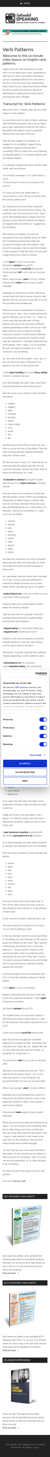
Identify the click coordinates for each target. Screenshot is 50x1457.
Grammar (17, 1181)
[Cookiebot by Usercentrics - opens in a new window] (35, 674)
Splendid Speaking (25, 18)
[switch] (43, 728)
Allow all (25, 763)
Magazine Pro (28, 1444)
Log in (36, 1447)
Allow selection (25, 772)
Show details (36, 755)
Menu (27, 3)
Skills (23, 1181)
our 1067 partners (19, 687)
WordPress (27, 1447)
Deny (25, 781)
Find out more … (10, 1273)
